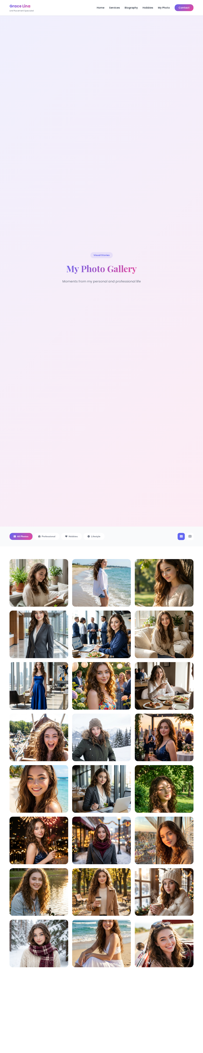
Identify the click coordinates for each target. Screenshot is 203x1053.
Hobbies (148, 8)
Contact (184, 8)
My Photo (164, 8)
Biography (131, 8)
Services (114, 8)
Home (100, 8)
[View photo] (39, 592)
